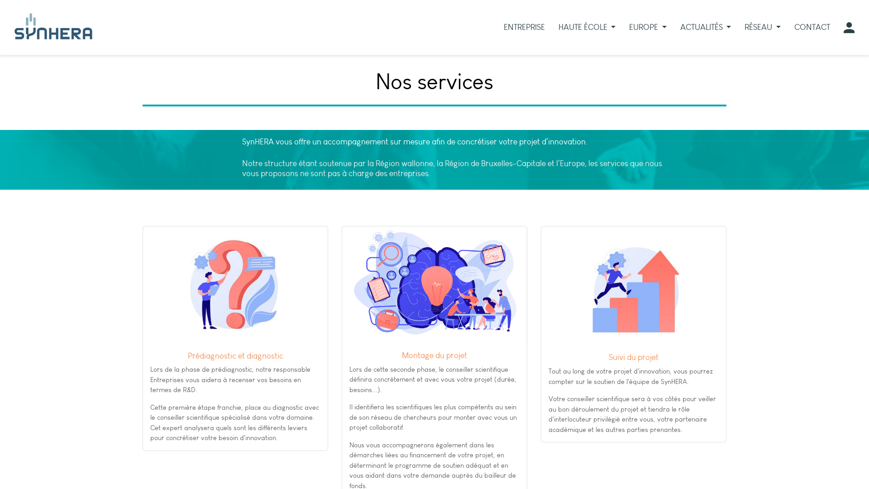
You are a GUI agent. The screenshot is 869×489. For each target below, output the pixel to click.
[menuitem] (524, 27)
